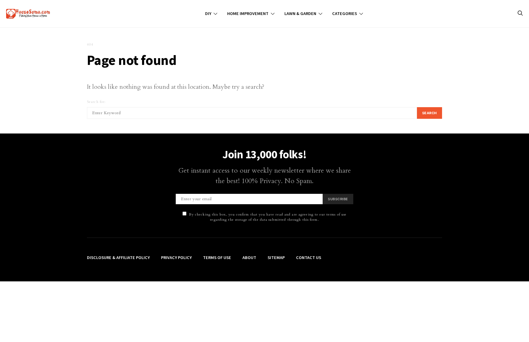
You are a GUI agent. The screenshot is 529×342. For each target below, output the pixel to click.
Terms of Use (217, 257)
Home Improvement (247, 13)
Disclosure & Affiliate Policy (118, 257)
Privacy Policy (176, 257)
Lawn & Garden (300, 13)
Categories (344, 13)
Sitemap (276, 257)
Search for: (96, 102)
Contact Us (308, 257)
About (249, 257)
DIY (208, 13)
